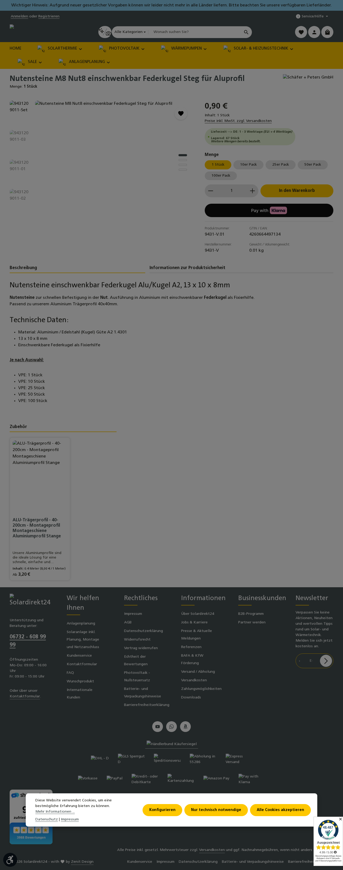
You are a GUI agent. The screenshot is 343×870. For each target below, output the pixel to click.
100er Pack (220, 176)
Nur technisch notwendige (216, 810)
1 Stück (218, 165)
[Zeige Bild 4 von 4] (182, 170)
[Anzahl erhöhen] (252, 190)
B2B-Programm (251, 614)
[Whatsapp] (171, 726)
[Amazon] (185, 726)
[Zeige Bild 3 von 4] (182, 165)
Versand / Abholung (198, 672)
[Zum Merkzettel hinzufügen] (180, 113)
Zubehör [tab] (18, 427)
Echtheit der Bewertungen (136, 660)
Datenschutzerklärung (143, 631)
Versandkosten (194, 680)
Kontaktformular (25, 696)
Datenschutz (46, 819)
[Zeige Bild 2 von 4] (182, 160)
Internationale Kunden (79, 694)
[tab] (77, 268)
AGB (128, 622)
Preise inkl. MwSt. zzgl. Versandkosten (238, 121)
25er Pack (280, 165)
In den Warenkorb (297, 191)
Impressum (133, 614)
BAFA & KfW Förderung (192, 659)
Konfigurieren (162, 810)
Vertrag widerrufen (141, 648)
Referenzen (191, 647)
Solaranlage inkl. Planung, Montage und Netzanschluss (83, 639)
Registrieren (48, 16)
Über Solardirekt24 (197, 614)
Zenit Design (82, 862)
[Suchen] (246, 32)
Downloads (191, 698)
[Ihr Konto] (314, 32)
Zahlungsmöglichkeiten (201, 689)
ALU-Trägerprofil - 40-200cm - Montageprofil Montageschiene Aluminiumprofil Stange (37, 528)
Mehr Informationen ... (55, 812)
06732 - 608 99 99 (28, 641)
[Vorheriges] (161, 207)
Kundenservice (79, 656)
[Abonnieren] (326, 661)
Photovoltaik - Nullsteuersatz (137, 676)
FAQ (70, 673)
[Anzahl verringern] (210, 190)
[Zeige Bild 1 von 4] (182, 155)
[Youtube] (157, 726)
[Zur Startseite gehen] (32, 32)
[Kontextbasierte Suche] (104, 32)
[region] (101, 158)
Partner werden (252, 622)
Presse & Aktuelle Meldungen (196, 635)
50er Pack (312, 165)
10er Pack (248, 165)
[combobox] (194, 32)
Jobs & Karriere (194, 622)
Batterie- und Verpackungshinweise (142, 692)
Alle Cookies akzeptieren (280, 810)
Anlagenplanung (81, 624)
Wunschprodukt (80, 681)
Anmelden (19, 16)
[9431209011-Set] (114, 158)
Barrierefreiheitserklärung (146, 705)
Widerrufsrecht (137, 640)
